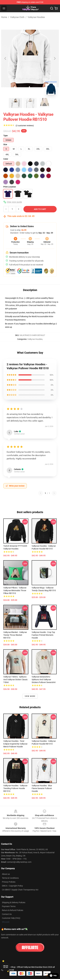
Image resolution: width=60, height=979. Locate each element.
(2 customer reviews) (25, 125)
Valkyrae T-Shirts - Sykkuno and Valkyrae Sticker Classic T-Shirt (15, 679)
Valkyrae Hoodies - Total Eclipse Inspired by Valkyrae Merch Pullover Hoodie (15, 744)
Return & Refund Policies (12, 910)
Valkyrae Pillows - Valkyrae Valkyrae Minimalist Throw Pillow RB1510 (14, 590)
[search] (51, 8)
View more (30, 696)
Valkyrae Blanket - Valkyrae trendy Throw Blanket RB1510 (15, 635)
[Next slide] (54, 58)
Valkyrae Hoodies (36, 17)
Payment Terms (8, 906)
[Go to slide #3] (44, 103)
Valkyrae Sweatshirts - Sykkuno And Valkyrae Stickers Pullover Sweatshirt (44, 679)
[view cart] (56, 8)
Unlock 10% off (5, 966)
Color (5, 159)
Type (5, 135)
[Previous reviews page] (40, 493)
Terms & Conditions (10, 878)
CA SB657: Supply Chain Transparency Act (20, 890)
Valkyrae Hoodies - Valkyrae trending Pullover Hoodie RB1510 (15, 788)
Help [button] (55, 975)
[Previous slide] (5, 58)
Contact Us (7, 914)
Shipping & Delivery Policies (13, 902)
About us (6, 874)
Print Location (9, 187)
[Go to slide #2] (30, 103)
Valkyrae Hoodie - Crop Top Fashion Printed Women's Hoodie (43, 635)
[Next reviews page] (54, 493)
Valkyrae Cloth (17, 17)
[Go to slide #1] (15, 103)
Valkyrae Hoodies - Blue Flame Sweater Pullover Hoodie (42, 788)
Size (5, 144)
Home (4, 17)
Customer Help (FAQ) (11, 918)
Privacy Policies (8, 882)
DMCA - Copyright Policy (12, 886)
